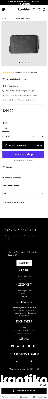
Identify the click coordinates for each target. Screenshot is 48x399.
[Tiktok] (23, 346)
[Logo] (24, 9)
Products (11, 18)
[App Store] (31, 361)
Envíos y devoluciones (10, 186)
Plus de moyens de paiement (23, 160)
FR (35, 369)
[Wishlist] (39, 9)
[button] (24, 80)
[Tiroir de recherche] (34, 9)
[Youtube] (29, 346)
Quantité (6, 136)
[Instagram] (12, 346)
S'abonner (24, 263)
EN (31, 369)
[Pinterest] (18, 346)
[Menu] (3, 9)
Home (3, 18)
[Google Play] (16, 361)
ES (38, 369)
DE (28, 369)
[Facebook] (34, 346)
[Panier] (44, 9)
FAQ (4, 194)
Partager (9, 167)
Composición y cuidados (11, 178)
